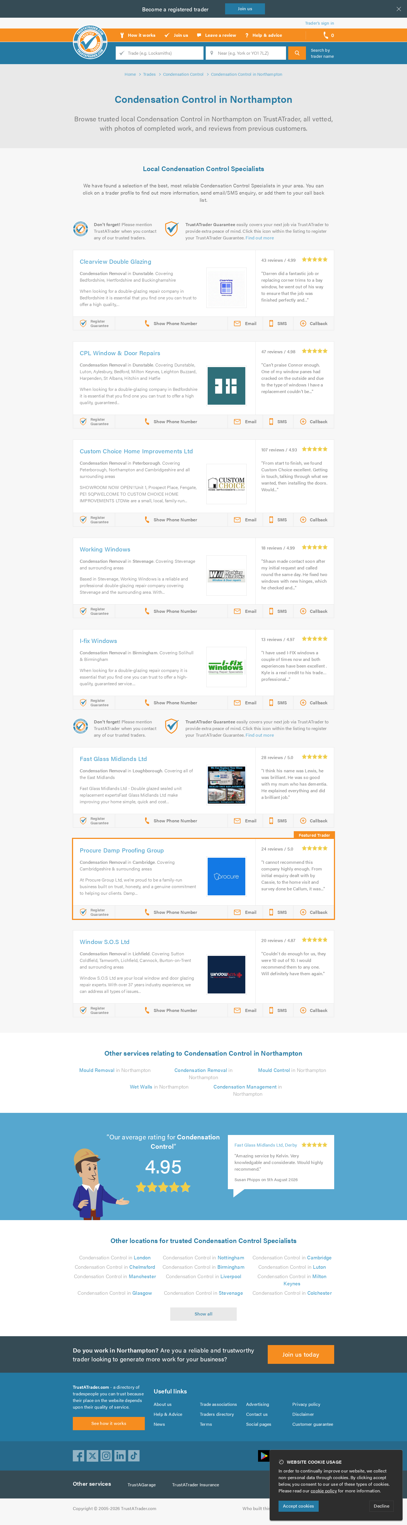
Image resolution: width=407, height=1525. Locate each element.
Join (245, 8)
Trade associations (218, 1404)
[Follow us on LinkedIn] (120, 1456)
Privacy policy (306, 1404)
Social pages (258, 1424)
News (159, 1424)
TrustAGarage (142, 1484)
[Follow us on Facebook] (78, 1456)
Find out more (260, 237)
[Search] (297, 53)
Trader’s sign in (319, 23)
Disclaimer (303, 1414)
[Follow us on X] (92, 1456)
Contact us (257, 1414)
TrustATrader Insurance (195, 1484)
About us (163, 1404)
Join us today (300, 1354)
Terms (206, 1424)
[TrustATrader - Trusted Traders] (90, 33)
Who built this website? (266, 1508)
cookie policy (324, 1490)
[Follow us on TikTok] (134, 1456)
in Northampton (115, 1069)
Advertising (257, 1404)
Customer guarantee (312, 1424)
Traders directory (217, 1414)
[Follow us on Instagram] (106, 1456)
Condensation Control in (115, 1257)
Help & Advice (168, 1414)
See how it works (108, 1423)
